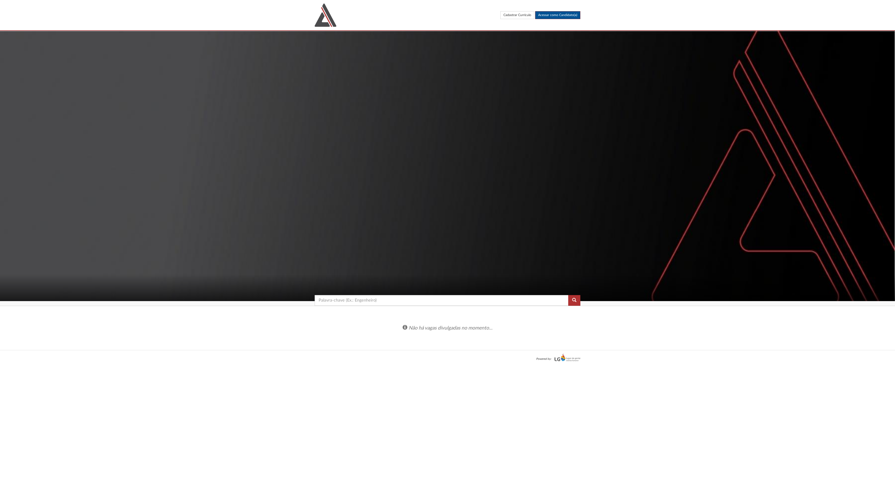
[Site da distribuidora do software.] (566, 358)
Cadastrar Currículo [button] (517, 15)
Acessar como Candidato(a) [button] (557, 15)
